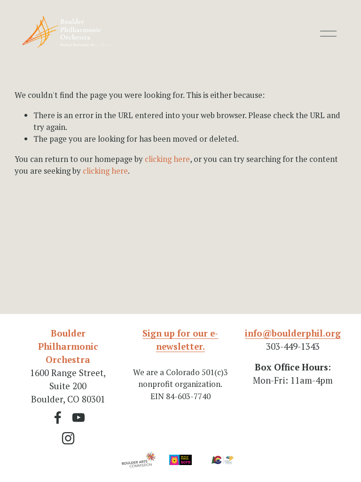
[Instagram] (68, 438)
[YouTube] (78, 417)
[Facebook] (57, 417)
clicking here (167, 158)
